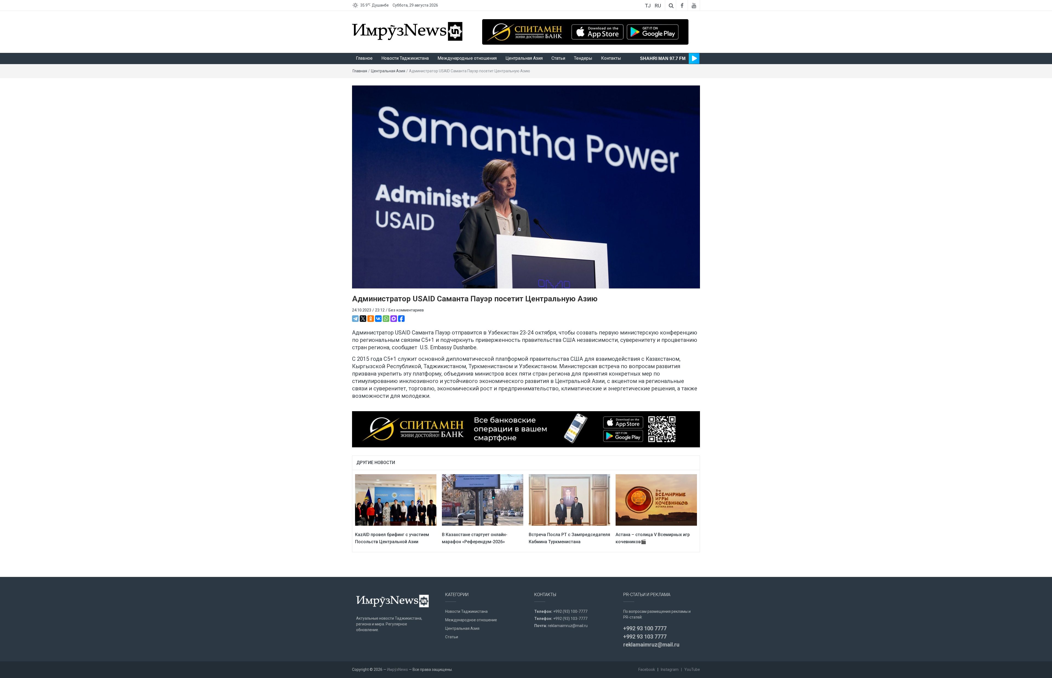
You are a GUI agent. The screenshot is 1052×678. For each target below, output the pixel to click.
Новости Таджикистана (405, 58)
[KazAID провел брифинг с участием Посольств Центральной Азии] (395, 499)
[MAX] (393, 318)
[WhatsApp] (386, 318)
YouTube (692, 669)
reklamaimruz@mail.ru (568, 625)
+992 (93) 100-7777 (570, 611)
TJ (648, 5)
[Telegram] (355, 318)
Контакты (611, 58)
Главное (364, 58)
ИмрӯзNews (397, 669)
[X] (363, 318)
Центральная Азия (524, 58)
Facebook (646, 669)
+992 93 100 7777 (645, 628)
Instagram (670, 669)
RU (657, 5)
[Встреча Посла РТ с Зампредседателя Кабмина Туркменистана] (569, 499)
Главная (360, 71)
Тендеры (583, 58)
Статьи (558, 58)
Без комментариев (406, 310)
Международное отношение (471, 620)
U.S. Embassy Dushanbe (448, 347)
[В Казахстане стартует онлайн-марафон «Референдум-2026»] (482, 499)
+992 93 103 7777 (645, 636)
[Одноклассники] (370, 318)
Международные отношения (467, 58)
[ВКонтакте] (378, 318)
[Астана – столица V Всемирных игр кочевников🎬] (656, 499)
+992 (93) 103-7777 (570, 618)
